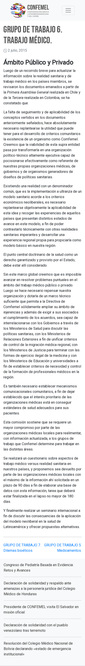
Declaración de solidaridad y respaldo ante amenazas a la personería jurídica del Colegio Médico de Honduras (39, 588)
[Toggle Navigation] (68, 10)
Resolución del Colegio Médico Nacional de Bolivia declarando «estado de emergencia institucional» (38, 648)
